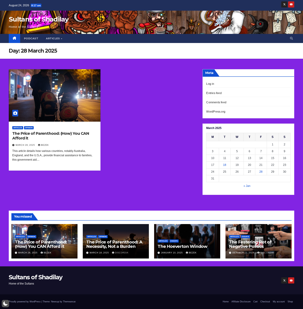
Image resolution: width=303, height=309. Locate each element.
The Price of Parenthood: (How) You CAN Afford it (50, 135)
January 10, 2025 (172, 252)
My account (279, 301)
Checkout (265, 301)
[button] (291, 38)
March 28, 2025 (26, 145)
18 (224, 164)
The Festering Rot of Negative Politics (250, 244)
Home (226, 301)
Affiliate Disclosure (241, 301)
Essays (174, 241)
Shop (290, 301)
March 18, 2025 (100, 252)
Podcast (31, 38)
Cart (255, 301)
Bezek (45, 145)
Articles (53, 38)
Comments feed (216, 102)
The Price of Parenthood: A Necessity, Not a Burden (114, 244)
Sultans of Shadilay (39, 19)
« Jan (247, 185)
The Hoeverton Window (182, 246)
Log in (210, 83)
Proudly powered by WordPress (25, 301)
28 (260, 171)
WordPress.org (215, 111)
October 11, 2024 (243, 252)
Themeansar (69, 301)
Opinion (29, 128)
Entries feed (213, 93)
